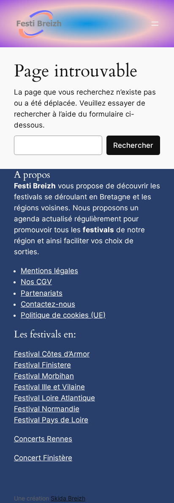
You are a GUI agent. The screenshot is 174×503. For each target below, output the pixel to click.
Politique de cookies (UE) (63, 315)
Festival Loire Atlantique (54, 398)
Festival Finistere (42, 365)
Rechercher (133, 145)
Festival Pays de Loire (51, 420)
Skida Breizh (68, 498)
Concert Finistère (43, 458)
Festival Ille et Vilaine (49, 387)
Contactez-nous (48, 304)
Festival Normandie (46, 409)
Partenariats (42, 293)
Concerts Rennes (43, 439)
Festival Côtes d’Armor (52, 354)
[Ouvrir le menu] (155, 24)
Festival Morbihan (44, 376)
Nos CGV (36, 281)
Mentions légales (49, 270)
